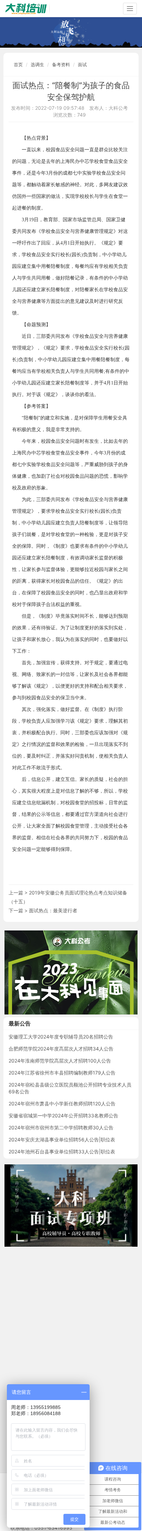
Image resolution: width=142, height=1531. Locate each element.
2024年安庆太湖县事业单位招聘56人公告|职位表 (62, 1139)
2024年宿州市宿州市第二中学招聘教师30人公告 (61, 1127)
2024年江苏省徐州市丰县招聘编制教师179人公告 (62, 1073)
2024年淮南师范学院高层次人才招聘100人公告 (60, 1061)
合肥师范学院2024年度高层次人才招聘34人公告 (61, 1049)
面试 (82, 64)
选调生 (37, 64)
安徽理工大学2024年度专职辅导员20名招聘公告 (61, 1037)
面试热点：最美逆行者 (53, 910)
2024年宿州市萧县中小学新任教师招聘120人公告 (62, 1103)
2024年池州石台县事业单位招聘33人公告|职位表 (62, 1151)
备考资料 (61, 64)
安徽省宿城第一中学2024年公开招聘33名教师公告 (63, 1115)
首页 (18, 64)
